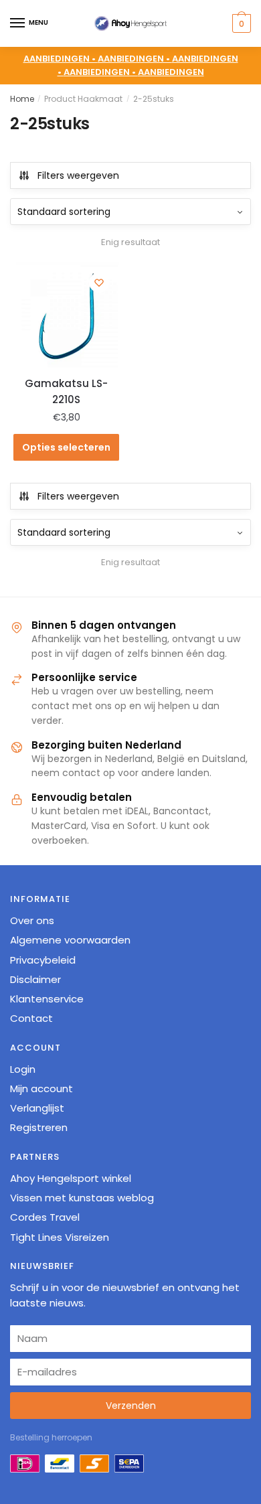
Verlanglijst (37, 1108)
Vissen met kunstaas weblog (82, 1198)
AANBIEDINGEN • (135, 58)
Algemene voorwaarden (70, 940)
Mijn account (41, 1088)
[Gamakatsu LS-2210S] (66, 315)
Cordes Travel (45, 1217)
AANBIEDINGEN (171, 72)
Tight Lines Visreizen (59, 1237)
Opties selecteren (66, 447)
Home (22, 98)
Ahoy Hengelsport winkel (70, 1178)
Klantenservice (47, 999)
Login (22, 1069)
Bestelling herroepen (51, 1437)
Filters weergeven (78, 175)
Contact (31, 1018)
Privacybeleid (43, 960)
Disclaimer (35, 979)
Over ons (32, 920)
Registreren (39, 1127)
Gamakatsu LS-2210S (66, 391)
